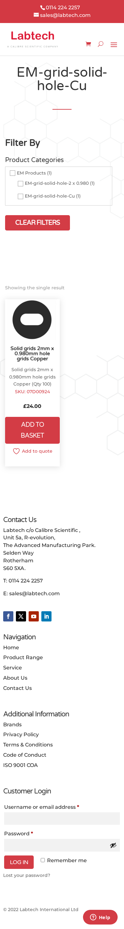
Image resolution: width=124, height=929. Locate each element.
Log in (19, 862)
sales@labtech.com (34, 593)
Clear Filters (37, 223)
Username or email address (41, 807)
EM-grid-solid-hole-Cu (50, 196)
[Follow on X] (21, 616)
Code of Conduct (24, 755)
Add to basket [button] (32, 430)
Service (12, 668)
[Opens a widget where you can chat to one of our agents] (100, 918)
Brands (12, 725)
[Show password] (113, 845)
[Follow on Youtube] (34, 616)
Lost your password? (26, 875)
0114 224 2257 (26, 581)
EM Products (31, 173)
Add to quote (37, 451)
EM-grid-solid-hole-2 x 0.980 (57, 183)
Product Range (23, 657)
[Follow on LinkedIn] (46, 616)
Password (18, 834)
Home (11, 647)
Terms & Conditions (28, 745)
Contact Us (17, 688)
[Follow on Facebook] (8, 616)
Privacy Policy (21, 734)
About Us (15, 678)
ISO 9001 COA (20, 765)
